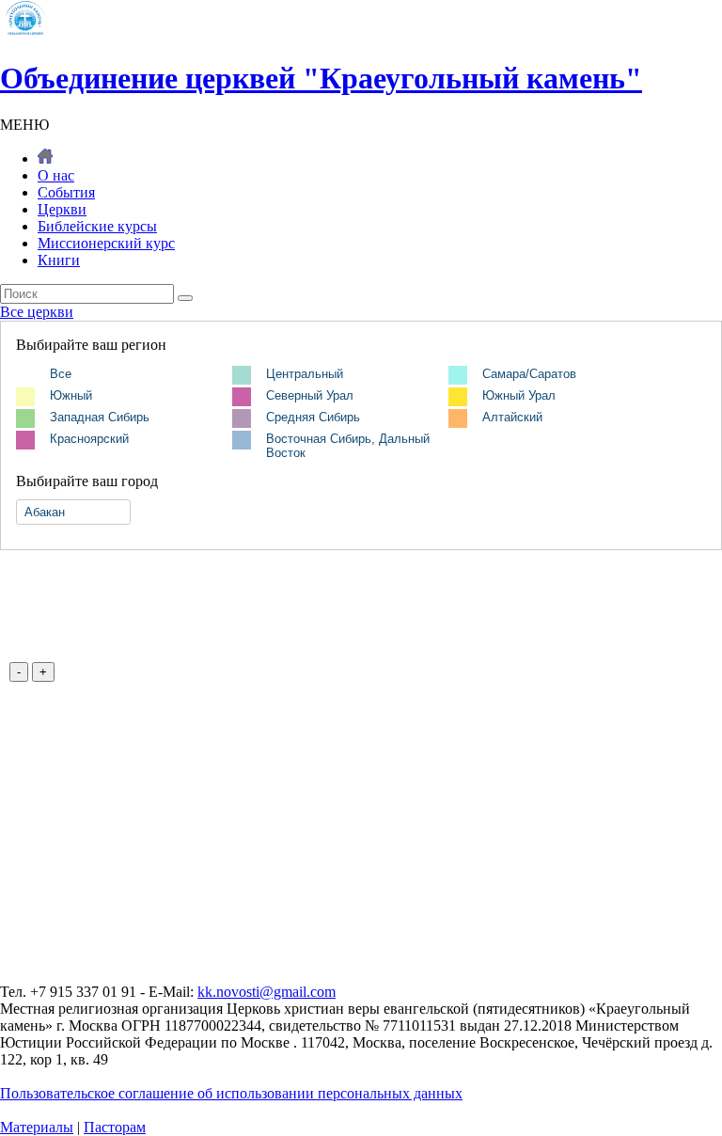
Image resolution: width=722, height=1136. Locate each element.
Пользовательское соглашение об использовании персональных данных (231, 1093)
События (66, 192)
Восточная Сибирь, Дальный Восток (348, 446)
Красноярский (89, 439)
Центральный (304, 374)
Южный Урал (519, 395)
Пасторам (115, 1127)
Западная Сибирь (99, 417)
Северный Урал (309, 395)
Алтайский (512, 417)
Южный (71, 395)
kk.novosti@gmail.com (266, 992)
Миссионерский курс (106, 243)
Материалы (36, 1127)
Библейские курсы (97, 226)
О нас (56, 175)
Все (60, 374)
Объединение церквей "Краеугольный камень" (321, 78)
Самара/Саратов (529, 374)
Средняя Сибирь (313, 417)
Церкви (62, 209)
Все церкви (36, 312)
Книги (59, 260)
